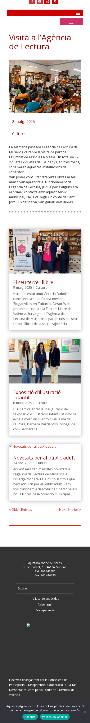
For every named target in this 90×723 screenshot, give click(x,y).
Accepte (30, 716)
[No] (85, 712)
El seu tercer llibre (33, 282)
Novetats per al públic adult (44, 457)
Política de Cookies (55, 716)
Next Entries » (70, 509)
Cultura (19, 133)
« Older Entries (20, 509)
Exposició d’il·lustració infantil (37, 395)
